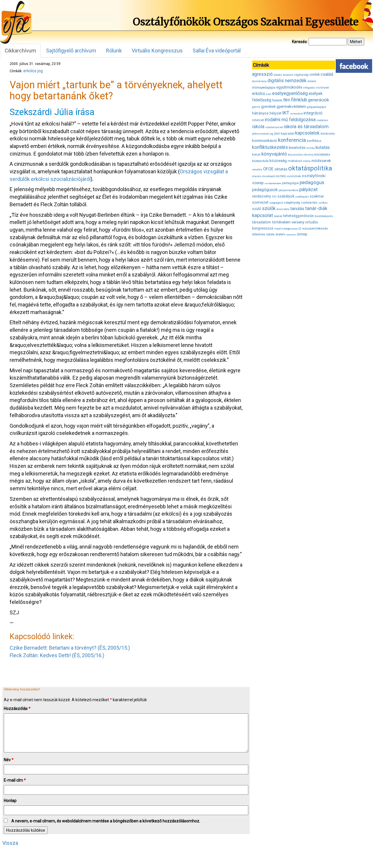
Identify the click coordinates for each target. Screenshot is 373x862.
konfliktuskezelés (270, 147)
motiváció (295, 161)
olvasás (256, 176)
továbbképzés (324, 216)
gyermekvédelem (291, 106)
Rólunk (114, 50)
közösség (278, 160)
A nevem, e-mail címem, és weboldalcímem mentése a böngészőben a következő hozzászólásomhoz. (105, 821)
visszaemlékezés (315, 228)
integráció (313, 113)
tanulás (297, 208)
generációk (318, 100)
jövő (277, 133)
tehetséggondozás (298, 216)
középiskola (260, 161)
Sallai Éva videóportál (217, 50)
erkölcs (29, 70)
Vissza (10, 843)
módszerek (321, 160)
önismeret (291, 234)
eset (268, 94)
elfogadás (309, 87)
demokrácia (259, 81)
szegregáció (276, 202)
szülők (269, 208)
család (327, 74)
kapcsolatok (307, 133)
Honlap (10, 800)
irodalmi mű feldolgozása (290, 119)
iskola (258, 126)
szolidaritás (309, 203)
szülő (256, 209)
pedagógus (312, 182)
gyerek (256, 106)
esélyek (316, 93)
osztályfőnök (294, 176)
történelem (281, 222)
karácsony (328, 133)
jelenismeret (260, 133)
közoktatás (322, 154)
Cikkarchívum (20, 50)
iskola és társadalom (306, 126)
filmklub (299, 100)
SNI (274, 196)
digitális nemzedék (287, 80)
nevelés (257, 169)
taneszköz (283, 209)
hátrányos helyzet (266, 113)
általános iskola (263, 234)
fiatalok (277, 100)
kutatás (323, 147)
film (286, 100)
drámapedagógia (263, 87)
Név (9, 759)
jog (40, 70)
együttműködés (289, 87)
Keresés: (300, 41)
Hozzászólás (17, 708)
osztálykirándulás (273, 183)
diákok (311, 81)
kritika (311, 148)
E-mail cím (15, 780)
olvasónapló (268, 176)
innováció (296, 113)
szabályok (285, 196)
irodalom (322, 120)
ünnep (302, 234)
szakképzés (302, 196)
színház (323, 202)
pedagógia (290, 183)
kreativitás (297, 148)
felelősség (261, 100)
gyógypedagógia (316, 106)
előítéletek (322, 87)
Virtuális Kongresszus (157, 50)
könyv (256, 154)
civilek (314, 74)
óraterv (280, 234)
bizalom (288, 74)
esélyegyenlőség (290, 93)
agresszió (262, 74)
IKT (285, 113)
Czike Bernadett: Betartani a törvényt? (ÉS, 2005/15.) (70, 648)
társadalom (261, 222)
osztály (281, 176)
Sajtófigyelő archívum (71, 50)
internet (258, 120)
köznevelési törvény (301, 154)
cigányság (301, 74)
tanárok (278, 216)
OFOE (268, 169)
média (307, 161)
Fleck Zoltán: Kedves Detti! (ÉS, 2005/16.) (57, 655)
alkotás (278, 74)
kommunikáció (264, 140)
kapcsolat (287, 133)
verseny (297, 222)
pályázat (308, 189)
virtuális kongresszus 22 (287, 228)
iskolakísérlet (274, 127)
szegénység (292, 203)
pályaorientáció (288, 190)
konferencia (292, 140)
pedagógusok (265, 189)
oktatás (281, 169)
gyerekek (268, 107)
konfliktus (314, 141)
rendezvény (261, 196)
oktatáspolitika (310, 168)
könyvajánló (274, 154)
